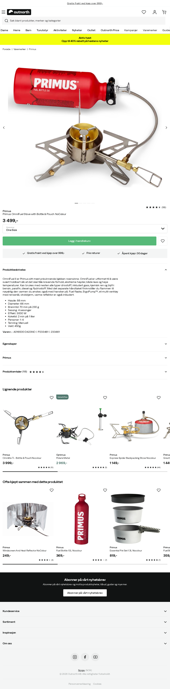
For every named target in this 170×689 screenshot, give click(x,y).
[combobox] (83, 21)
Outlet (91, 30)
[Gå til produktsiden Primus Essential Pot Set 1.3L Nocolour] (135, 519)
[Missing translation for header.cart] (164, 12)
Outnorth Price (110, 30)
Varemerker (150, 30)
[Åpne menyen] (3, 12)
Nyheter (77, 30)
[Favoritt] (144, 12)
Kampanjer (131, 30)
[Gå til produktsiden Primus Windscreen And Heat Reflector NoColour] (28, 519)
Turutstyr (42, 30)
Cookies (97, 684)
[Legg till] (162, 241)
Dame (4, 30)
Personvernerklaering (80, 684)
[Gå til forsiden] (19, 12)
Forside (6, 49)
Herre (16, 30)
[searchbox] (86, 20)
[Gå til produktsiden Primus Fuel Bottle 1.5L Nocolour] (81, 519)
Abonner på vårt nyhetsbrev (85, 592)
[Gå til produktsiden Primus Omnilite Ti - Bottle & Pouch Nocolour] (28, 426)
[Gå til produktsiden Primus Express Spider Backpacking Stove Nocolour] (135, 426)
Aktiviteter (60, 30)
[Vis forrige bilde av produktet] (4, 128)
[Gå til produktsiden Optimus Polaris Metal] (81, 426)
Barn (28, 30)
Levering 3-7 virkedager (85, 6)
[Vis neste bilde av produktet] (166, 128)
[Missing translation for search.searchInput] (5, 21)
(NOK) (85, 670)
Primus (32, 49)
